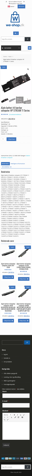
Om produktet (8, 362)
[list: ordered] (4, 417)
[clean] (23, 415)
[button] (29, 48)
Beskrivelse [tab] (5, 163)
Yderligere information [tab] (18, 163)
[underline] (20, 415)
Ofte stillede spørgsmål (10, 373)
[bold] (14, 415)
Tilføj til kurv (11, 139)
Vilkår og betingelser (9, 381)
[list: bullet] (7, 417)
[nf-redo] (7, 420)
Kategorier (7, 48)
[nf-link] (15, 417)
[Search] (27, 342)
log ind (6, 354)
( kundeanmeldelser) (15, 114)
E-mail (5, 401)
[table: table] (22, 417)
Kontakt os (7, 358)
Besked (5, 411)
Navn (4, 391)
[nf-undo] (4, 420)
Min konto (21, 6)
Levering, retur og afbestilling (12, 377)
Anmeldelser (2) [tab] (6, 167)
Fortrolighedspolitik (9, 384)
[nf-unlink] (18, 417)
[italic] (17, 415)
